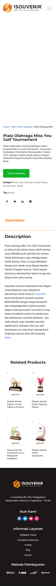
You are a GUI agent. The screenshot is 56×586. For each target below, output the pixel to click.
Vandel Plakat (40, 182)
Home (6, 127)
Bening (11, 192)
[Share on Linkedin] (22, 201)
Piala (13, 127)
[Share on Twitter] (15, 201)
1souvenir (40, 293)
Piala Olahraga (24, 127)
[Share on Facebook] (7, 201)
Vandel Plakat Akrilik (13, 186)
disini (8, 337)
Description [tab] (15, 220)
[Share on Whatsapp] (30, 201)
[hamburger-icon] (49, 8)
